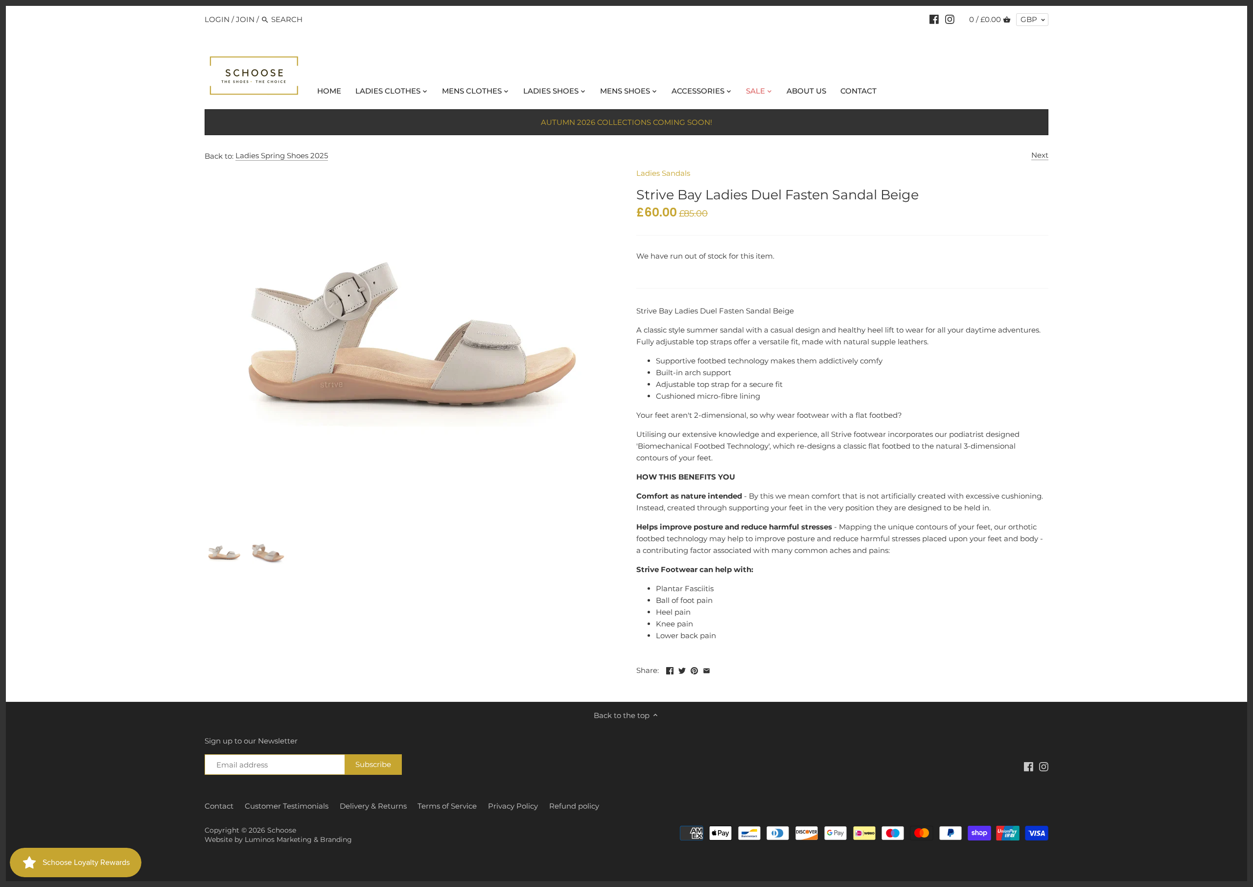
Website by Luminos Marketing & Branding (278, 839)
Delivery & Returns (373, 806)
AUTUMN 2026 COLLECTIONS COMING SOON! (626, 122)
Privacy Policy (513, 806)
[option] (224, 553)
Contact (219, 806)
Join (245, 19)
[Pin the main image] (694, 669)
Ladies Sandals (663, 173)
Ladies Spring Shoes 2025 (281, 155)
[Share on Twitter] (682, 669)
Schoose (281, 830)
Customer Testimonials (286, 806)
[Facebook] (934, 19)
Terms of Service (447, 806)
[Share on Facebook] (669, 669)
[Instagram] (949, 19)
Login (217, 19)
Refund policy (574, 806)
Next (1039, 155)
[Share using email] (706, 669)
